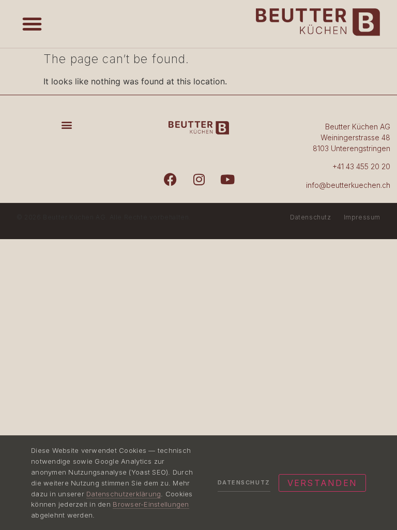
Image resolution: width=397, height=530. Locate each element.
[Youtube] (227, 179)
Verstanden (322, 483)
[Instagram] (199, 179)
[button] (32, 23)
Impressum (362, 217)
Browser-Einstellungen (151, 504)
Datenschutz (310, 217)
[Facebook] (171, 179)
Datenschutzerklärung (123, 494)
